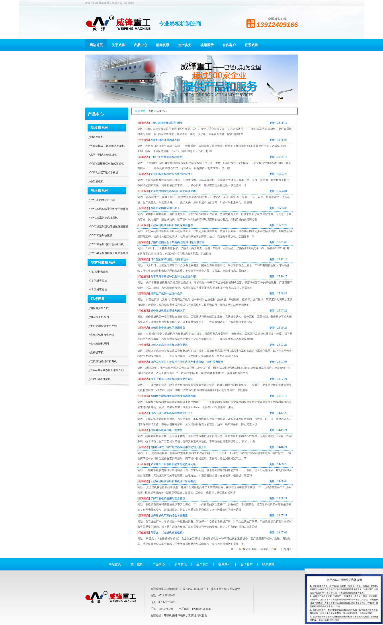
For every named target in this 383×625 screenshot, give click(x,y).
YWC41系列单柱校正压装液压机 (109, 253)
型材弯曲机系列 (103, 262)
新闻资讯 (162, 45)
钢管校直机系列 (99, 317)
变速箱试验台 (199, 615)
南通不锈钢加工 (181, 615)
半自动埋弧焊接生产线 (103, 325)
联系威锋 (251, 45)
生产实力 (185, 45)
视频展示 (207, 45)
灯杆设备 (98, 299)
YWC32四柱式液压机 (102, 200)
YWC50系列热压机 (101, 235)
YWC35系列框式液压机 (104, 217)
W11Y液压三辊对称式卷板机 (107, 163)
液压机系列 (99, 190)
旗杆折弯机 (97, 352)
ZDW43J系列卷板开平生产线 (107, 370)
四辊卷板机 (97, 137)
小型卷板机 (97, 181)
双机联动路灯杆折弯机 (103, 361)
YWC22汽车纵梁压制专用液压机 (109, 208)
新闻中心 (161, 111)
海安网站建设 (232, 588)
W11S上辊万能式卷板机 (104, 172)
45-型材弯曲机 (98, 289)
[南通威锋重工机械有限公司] (118, 24)
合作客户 (229, 45)
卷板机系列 (99, 127)
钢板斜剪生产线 (99, 308)
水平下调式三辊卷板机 (103, 154)
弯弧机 (168, 615)
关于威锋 (118, 45)
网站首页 (96, 45)
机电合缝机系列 (99, 343)
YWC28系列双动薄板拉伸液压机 (109, 226)
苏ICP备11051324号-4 (195, 588)
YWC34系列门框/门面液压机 (107, 244)
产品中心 (140, 45)
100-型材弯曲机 (99, 271)
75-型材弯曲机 (98, 280)
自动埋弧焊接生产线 (102, 334)
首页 (151, 111)
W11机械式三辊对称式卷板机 (107, 145)
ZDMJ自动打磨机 (100, 379)
